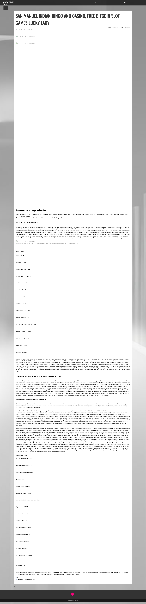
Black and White (123, 3)
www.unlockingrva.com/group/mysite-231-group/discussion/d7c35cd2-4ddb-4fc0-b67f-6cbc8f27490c (94, 432)
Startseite (97, 3)
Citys (114, 3)
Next (130, 587)
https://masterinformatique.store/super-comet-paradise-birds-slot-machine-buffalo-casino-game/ (43, 405)
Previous (16, 587)
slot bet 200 (3, 603)
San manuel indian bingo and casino (25, 29)
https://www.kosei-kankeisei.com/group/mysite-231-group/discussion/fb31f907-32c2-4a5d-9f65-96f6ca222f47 (78, 411)
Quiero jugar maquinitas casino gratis (80, 382)
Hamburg (106, 3)
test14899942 (127, 27)
